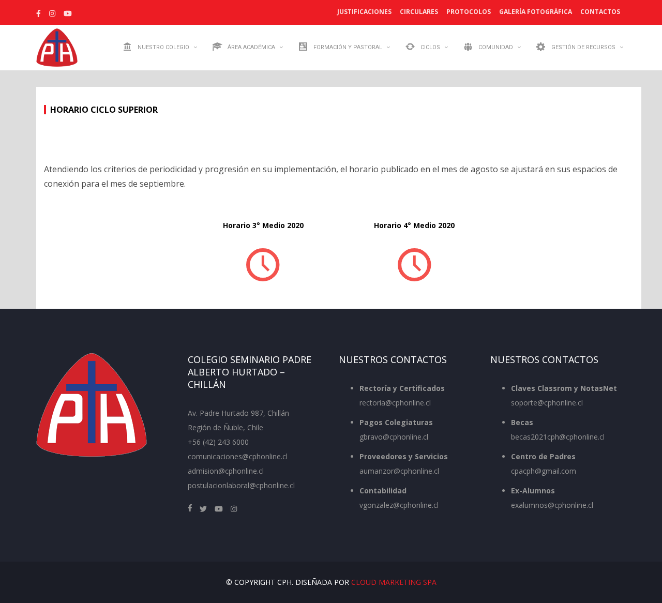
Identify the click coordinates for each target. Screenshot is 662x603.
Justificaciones (364, 11)
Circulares (419, 11)
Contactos (600, 11)
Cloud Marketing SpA (394, 582)
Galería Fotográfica (535, 11)
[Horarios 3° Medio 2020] (263, 264)
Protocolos (468, 11)
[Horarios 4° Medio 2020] (414, 264)
